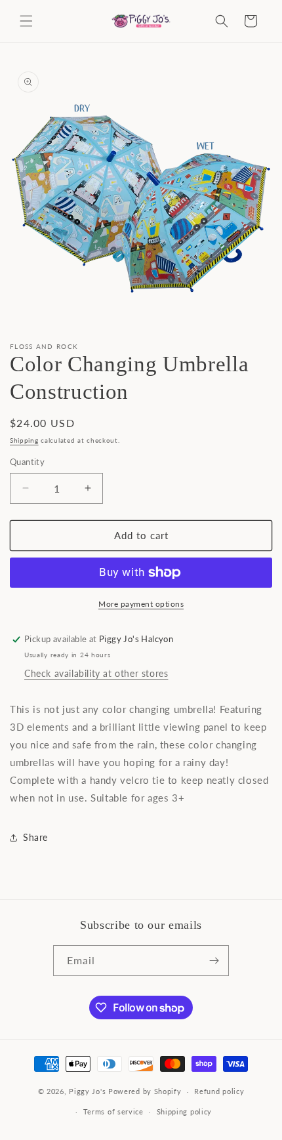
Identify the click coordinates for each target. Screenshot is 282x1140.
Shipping (24, 440)
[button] (26, 21)
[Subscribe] (213, 960)
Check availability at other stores (96, 673)
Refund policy (219, 1091)
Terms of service (113, 1111)
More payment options (141, 604)
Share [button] (35, 837)
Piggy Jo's (87, 1091)
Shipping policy (184, 1111)
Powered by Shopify (145, 1091)
